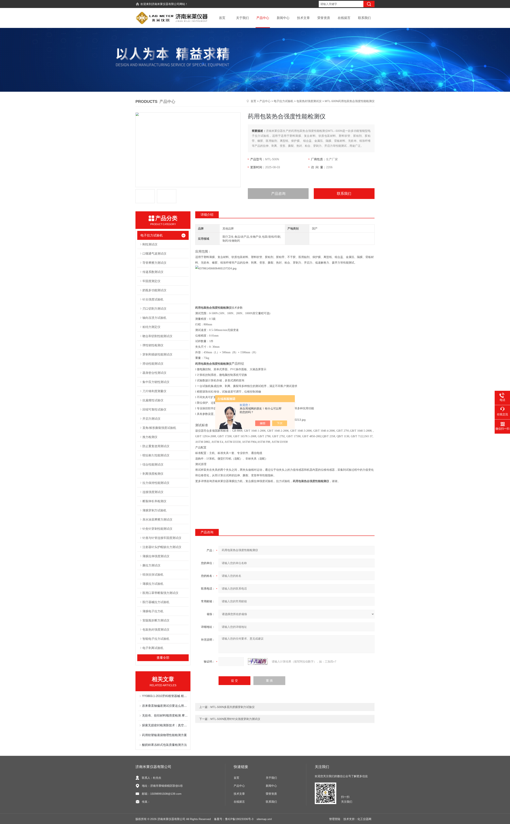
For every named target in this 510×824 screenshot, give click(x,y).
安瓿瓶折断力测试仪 (155, 620)
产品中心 (262, 18)
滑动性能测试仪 (152, 363)
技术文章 (303, 18)
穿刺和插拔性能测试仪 (157, 354)
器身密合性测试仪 (154, 372)
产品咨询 (278, 194)
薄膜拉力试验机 (152, 583)
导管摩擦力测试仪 (154, 262)
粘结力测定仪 (151, 327)
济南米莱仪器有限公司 (165, 4)
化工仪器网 (364, 819)
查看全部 (163, 657)
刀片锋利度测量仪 (154, 391)
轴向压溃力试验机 (154, 317)
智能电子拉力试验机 (155, 638)
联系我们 (364, 18)
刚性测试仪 (149, 244)
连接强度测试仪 (152, 492)
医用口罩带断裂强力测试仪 (160, 593)
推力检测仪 (149, 437)
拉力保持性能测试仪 (155, 482)
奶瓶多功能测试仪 (154, 290)
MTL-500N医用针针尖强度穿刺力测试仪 (235, 719)
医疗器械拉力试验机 (155, 602)
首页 (222, 18)
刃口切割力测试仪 (154, 308)
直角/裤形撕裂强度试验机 (159, 427)
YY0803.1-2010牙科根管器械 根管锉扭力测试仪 (165, 696)
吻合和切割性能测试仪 (157, 336)
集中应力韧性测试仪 (155, 382)
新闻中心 (283, 18)
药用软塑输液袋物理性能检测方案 (164, 735)
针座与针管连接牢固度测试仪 (161, 537)
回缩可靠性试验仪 (154, 409)
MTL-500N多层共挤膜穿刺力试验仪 (232, 707)
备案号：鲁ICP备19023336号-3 (233, 819)
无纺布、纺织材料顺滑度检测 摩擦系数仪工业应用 (165, 715)
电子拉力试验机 (283, 101)
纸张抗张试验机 (152, 574)
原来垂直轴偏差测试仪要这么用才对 (165, 705)
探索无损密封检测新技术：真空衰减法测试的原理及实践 (165, 725)
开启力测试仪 (151, 418)
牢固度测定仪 (151, 281)
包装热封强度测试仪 (309, 101)
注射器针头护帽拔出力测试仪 (161, 547)
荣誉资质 (323, 18)
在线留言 (344, 18)
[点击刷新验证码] (258, 661)
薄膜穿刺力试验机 (154, 510)
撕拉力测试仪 (151, 565)
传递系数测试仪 (152, 272)
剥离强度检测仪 (152, 473)
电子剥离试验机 (152, 648)
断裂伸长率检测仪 (154, 501)
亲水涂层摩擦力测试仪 (157, 519)
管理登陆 (334, 819)
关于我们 (242, 18)
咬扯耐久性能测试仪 (155, 455)
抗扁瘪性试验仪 (152, 400)
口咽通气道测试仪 (154, 253)
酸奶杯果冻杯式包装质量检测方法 (164, 744)
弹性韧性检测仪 (152, 345)
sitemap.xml (264, 819)
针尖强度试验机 (152, 299)
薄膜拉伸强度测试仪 (155, 556)
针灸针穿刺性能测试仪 (157, 528)
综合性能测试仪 (152, 464)
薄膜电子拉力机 (152, 611)
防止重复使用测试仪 (155, 446)
